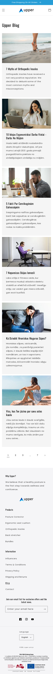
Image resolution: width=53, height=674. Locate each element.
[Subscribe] (45, 609)
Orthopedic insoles (15, 529)
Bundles (9, 541)
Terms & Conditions (15, 564)
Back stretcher (12, 535)
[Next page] (45, 455)
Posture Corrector (14, 517)
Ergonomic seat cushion (17, 523)
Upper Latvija (28, 647)
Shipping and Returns (16, 577)
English (25, 637)
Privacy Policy (12, 570)
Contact (9, 589)
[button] (3, 10)
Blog (7, 583)
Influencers (11, 558)
